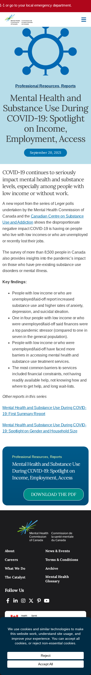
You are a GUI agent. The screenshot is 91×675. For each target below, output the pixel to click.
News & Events (57, 551)
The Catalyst (15, 577)
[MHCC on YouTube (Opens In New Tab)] (47, 601)
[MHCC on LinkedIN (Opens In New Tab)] (15, 601)
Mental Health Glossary (57, 579)
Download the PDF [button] (53, 494)
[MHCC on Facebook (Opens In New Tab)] (8, 601)
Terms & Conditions (61, 559)
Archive (51, 568)
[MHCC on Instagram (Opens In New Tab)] (23, 601)
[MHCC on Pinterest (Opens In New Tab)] (39, 601)
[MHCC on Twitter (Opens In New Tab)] (31, 601)
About (10, 551)
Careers (11, 559)
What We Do (15, 568)
